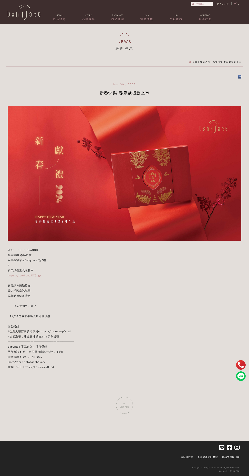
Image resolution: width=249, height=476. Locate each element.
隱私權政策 (187, 457)
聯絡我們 (205, 17)
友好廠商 (176, 17)
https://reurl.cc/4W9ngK (25, 275)
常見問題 (146, 17)
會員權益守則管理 (208, 457)
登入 (219, 3)
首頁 (194, 62)
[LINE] (241, 376)
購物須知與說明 (231, 457)
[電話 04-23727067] (241, 365)
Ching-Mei (235, 471)
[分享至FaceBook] (239, 77)
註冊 (226, 3)
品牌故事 (88, 17)
